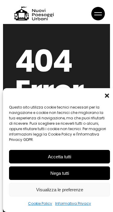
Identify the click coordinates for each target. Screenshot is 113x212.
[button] (107, 96)
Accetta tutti (59, 156)
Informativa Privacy (73, 203)
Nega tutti (59, 173)
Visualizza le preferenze (59, 189)
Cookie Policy (40, 203)
